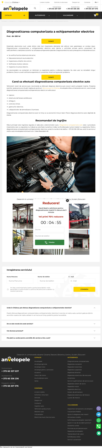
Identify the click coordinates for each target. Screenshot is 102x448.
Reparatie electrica (74, 389)
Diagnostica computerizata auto (71, 125)
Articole (37, 398)
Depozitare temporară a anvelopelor (80, 409)
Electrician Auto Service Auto (44, 417)
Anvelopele (38, 361)
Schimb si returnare (60, 2)
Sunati (51, 41)
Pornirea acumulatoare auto (77, 428)
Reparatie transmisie (75, 367)
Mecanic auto (39, 412)
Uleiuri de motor (40, 375)
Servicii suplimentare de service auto (80, 381)
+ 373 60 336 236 (72, 9)
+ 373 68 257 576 (91, 9)
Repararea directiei (74, 372)
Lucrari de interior (74, 398)
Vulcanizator (38, 414)
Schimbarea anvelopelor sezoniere (79, 420)
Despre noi (75, 2)
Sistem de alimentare (75, 392)
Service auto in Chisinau (51, 88)
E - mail (71, 276)
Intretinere (71, 378)
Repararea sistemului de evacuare (79, 375)
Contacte (87, 2)
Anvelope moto (39, 367)
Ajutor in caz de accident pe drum (79, 423)
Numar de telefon (44, 276)
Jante (36, 381)
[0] (95, 15)
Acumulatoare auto (41, 378)
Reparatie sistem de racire (77, 384)
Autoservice (12, 21)
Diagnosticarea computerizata (26, 21)
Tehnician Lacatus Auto (42, 409)
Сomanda (84, 289)
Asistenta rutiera (73, 426)
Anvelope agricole (40, 364)
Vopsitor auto (39, 406)
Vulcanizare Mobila (74, 412)
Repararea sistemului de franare (79, 395)
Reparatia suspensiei (75, 370)
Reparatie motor (73, 386)
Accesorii (37, 372)
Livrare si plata (45, 2)
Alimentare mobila (74, 417)
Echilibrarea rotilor (74, 437)
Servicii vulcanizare (74, 440)
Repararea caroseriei (75, 364)
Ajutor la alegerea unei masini (78, 414)
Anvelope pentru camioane (43, 370)
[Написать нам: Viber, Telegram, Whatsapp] (99, 433)
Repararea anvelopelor (75, 431)
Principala (4, 21)
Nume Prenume (12, 276)
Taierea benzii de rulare (76, 434)
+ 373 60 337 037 (54, 9)
